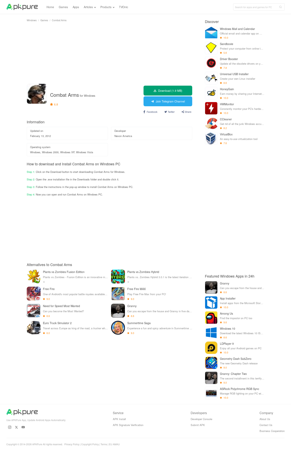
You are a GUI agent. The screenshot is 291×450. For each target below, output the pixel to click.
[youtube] (23, 427)
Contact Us (266, 425)
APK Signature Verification (128, 425)
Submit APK (198, 425)
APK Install (119, 419)
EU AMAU (114, 444)
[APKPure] (22, 7)
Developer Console (201, 419)
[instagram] (9, 427)
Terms (104, 444)
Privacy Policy (71, 444)
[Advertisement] (109, 52)
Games (44, 20)
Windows (32, 20)
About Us (265, 419)
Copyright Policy (90, 444)
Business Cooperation (272, 431)
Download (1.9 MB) (170, 91)
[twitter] (16, 427)
